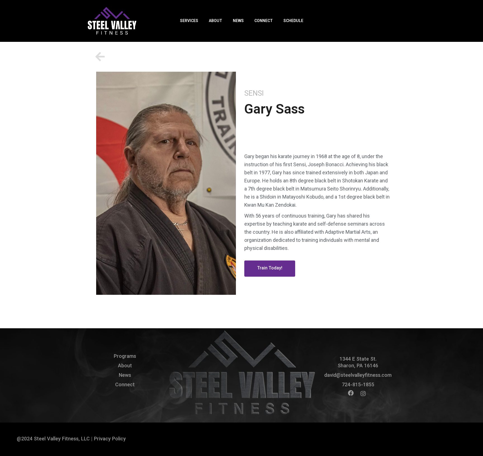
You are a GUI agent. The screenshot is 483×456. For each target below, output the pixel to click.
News (125, 376)
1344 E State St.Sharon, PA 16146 (358, 363)
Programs (125, 357)
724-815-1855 (358, 385)
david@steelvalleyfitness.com (358, 376)
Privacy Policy (110, 439)
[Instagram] (363, 393)
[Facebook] (350, 393)
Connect (125, 385)
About (125, 366)
